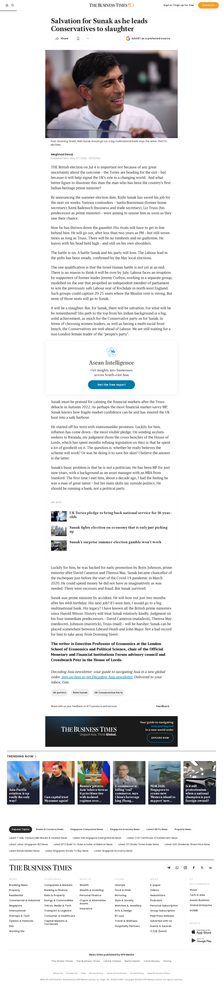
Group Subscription (162, 910)
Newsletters (157, 895)
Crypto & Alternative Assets (93, 902)
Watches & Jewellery (128, 905)
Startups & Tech (19, 916)
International (17, 910)
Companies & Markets (58, 885)
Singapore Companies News (86, 829)
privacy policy (96, 973)
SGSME (194, 910)
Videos (154, 890)
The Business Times (88, 961)
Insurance (86, 908)
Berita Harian (132, 961)
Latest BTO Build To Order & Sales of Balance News (82, 844)
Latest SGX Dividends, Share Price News (187, 844)
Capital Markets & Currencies (55, 922)
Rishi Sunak (80, 692)
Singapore (15, 905)
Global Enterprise (201, 905)
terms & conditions (117, 973)
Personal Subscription (164, 905)
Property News (183, 829)
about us (58, 973)
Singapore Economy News (125, 829)
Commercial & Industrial (24, 900)
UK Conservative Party (109, 692)
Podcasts (156, 900)
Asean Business (199, 900)
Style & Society (124, 900)
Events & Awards (160, 926)
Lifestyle (120, 885)
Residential (16, 895)
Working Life (16, 931)
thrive (193, 890)
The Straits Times (62, 961)
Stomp (167, 961)
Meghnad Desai (62, 154)
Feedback (162, 706)
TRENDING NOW (20, 756)
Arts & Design (123, 910)
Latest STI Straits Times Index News (138, 844)
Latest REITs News (157, 829)
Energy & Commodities (58, 900)
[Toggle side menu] (7, 5)
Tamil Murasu (152, 961)
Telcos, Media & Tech (57, 905)
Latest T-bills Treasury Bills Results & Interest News (38, 838)
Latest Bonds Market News (24, 851)
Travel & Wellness (126, 921)
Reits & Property (54, 895)
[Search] (12, 5)
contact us (72, 973)
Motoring (120, 895)
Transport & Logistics (57, 910)
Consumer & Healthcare (59, 916)
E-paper (155, 885)
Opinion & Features (21, 921)
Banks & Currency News (49, 829)
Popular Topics (20, 829)
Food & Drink (123, 890)
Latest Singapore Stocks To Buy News (66, 851)
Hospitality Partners (127, 926)
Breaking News (18, 885)
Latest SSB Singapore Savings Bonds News (97, 838)
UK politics (59, 692)
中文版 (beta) (158, 931)
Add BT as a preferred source (151, 38)
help (83, 973)
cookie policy (137, 973)
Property (14, 890)
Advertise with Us (161, 921)
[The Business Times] (108, 5)
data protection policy (158, 973)
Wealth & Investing (91, 890)
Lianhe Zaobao (112, 961)
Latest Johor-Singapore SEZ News (28, 844)
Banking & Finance (55, 890)
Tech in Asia (197, 895)
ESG (11, 926)
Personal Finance (90, 895)
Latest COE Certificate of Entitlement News (152, 838)
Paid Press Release (162, 916)
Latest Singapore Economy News (113, 851)
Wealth (84, 885)
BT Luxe (119, 916)
